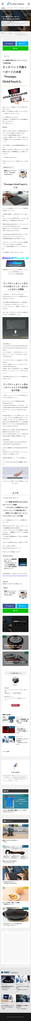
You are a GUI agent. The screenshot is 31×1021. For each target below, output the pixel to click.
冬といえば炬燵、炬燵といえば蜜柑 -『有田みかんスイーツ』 (11, 903)
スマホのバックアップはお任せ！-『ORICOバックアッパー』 (22, 741)
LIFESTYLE (21, 7)
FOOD (15, 7)
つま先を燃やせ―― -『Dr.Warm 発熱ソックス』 (22, 730)
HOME (4, 33)
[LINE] (15, 48)
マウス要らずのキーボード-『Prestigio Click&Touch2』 (10, 882)
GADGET (3, 7)
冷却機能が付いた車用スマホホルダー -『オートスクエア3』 (22, 1007)
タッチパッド (13, 23)
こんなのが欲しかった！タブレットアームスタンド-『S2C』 (7, 1007)
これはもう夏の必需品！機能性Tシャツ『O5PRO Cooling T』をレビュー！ (15, 811)
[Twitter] (22, 43)
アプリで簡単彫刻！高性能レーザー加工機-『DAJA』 (22, 721)
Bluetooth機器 (6, 23)
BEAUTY (28, 7)
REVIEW (26, 795)
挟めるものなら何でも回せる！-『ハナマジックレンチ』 (10, 861)
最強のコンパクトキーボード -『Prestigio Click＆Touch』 (10, 172)
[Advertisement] (15, 947)
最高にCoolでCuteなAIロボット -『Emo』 (10, 841)
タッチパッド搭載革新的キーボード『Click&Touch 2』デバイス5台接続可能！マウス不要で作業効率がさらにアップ (10, 563)
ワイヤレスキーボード (21, 23)
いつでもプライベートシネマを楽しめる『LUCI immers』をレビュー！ (12, 924)
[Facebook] (9, 43)
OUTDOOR (10, 7)
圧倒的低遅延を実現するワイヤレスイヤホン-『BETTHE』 (7, 988)
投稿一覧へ (15, 705)
